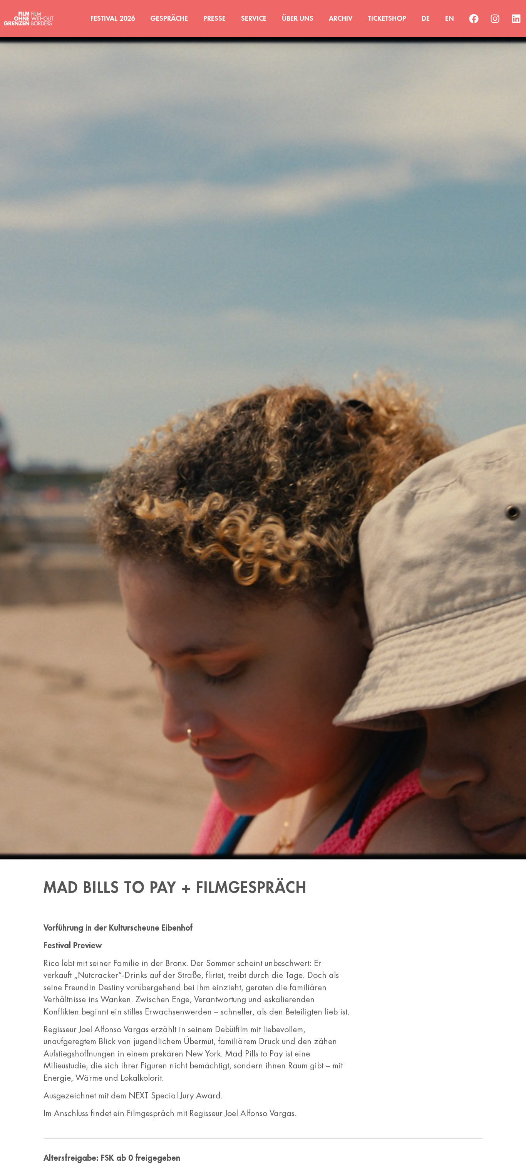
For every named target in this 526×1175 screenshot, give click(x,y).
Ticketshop (387, 18)
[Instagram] (495, 18)
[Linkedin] (516, 18)
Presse (214, 18)
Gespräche (169, 18)
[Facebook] (474, 18)
